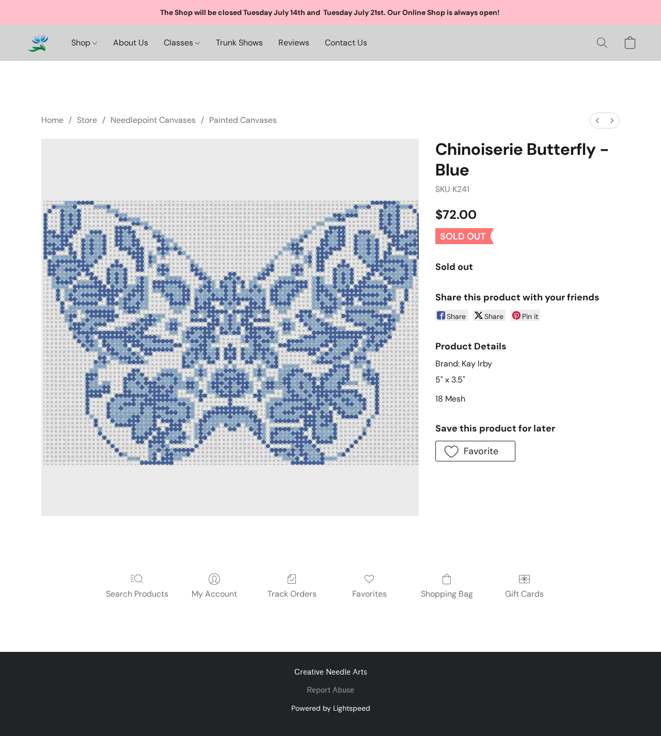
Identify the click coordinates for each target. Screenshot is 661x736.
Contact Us (346, 42)
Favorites (369, 593)
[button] (38, 43)
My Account (214, 593)
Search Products (137, 593)
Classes (179, 42)
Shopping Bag (447, 593)
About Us (130, 42)
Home (52, 120)
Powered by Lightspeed (330, 708)
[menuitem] (597, 120)
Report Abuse (330, 690)
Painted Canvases (243, 120)
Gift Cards (524, 593)
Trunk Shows (239, 42)
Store (87, 120)
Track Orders (292, 593)
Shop (81, 42)
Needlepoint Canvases (153, 120)
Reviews (293, 42)
